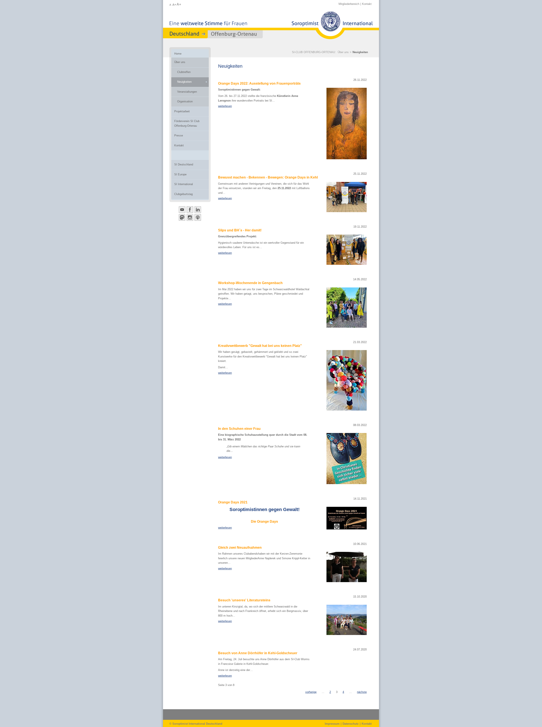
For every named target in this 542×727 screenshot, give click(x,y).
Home (177, 53)
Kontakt (367, 3)
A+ (174, 4)
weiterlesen (225, 106)
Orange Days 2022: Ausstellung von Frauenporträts (259, 83)
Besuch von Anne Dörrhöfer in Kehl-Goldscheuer (257, 653)
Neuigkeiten (360, 52)
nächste (362, 692)
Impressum (332, 723)
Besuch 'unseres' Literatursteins (244, 600)
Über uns (343, 52)
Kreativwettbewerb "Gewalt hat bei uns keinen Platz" (260, 346)
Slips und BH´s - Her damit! (239, 230)
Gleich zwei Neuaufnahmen (240, 547)
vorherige (311, 692)
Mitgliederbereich (349, 3)
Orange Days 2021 (232, 502)
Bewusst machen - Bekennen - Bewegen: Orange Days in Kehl (268, 177)
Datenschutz (351, 723)
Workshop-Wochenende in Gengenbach (250, 283)
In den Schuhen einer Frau (239, 428)
